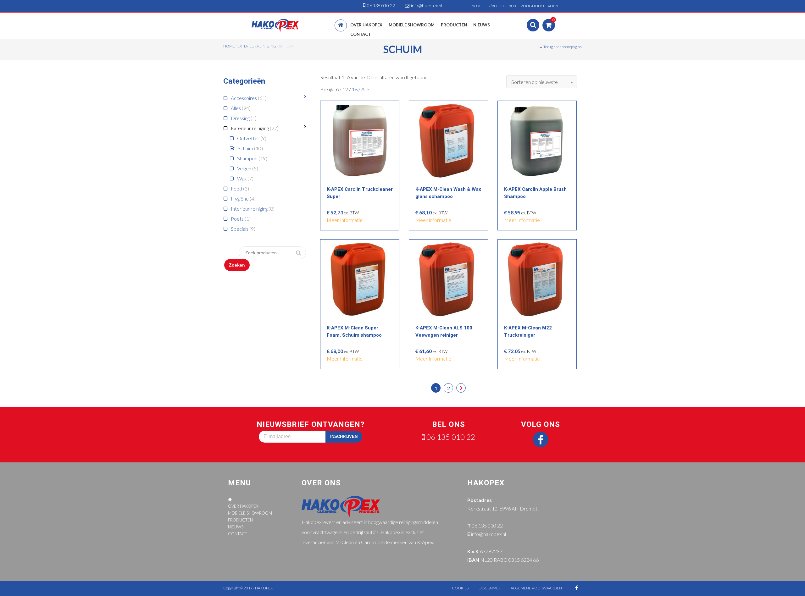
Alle (365, 89)
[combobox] (541, 81)
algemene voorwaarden (536, 588)
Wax (242, 178)
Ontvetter (248, 138)
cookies (460, 588)
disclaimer (490, 588)
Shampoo (247, 158)
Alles (236, 108)
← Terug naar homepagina (560, 46)
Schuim (245, 148)
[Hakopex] (275, 24)
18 (355, 89)
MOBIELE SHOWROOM (250, 513)
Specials (239, 229)
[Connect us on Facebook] (540, 439)
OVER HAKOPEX (243, 506)
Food (236, 188)
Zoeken (237, 265)
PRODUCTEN (240, 519)
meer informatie (345, 220)
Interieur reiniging (249, 209)
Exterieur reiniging (256, 46)
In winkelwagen (361, 139)
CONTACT (237, 533)
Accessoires (244, 98)
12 (345, 89)
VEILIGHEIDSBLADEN (539, 5)
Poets (237, 219)
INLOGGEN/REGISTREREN (493, 5)
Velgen (244, 168)
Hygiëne (240, 198)
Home (229, 46)
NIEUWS (235, 526)
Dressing (240, 118)
